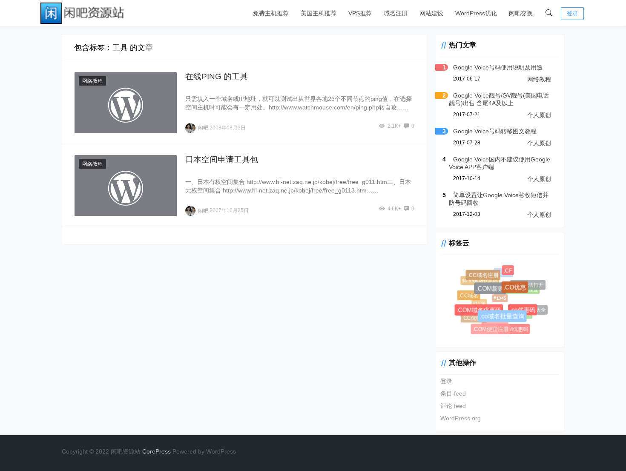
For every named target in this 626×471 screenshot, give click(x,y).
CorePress (156, 451)
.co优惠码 (523, 311)
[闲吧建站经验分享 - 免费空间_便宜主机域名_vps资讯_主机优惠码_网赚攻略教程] (83, 12)
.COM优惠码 (514, 329)
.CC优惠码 (473, 318)
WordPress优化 (476, 13)
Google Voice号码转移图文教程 (495, 131)
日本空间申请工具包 (221, 159)
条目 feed (453, 393)
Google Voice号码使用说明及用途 (498, 67)
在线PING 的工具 (216, 76)
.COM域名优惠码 (480, 311)
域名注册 (396, 13)
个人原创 (539, 115)
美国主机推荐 (318, 13)
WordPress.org (460, 418)
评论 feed (453, 405)
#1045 (498, 296)
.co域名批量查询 (504, 318)
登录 (572, 13)
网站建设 (431, 13)
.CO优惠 (516, 288)
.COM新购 (492, 290)
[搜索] (549, 13)
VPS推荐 (360, 13)
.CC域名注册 (484, 276)
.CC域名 (469, 296)
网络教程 (92, 81)
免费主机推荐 (271, 13)
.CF (508, 271)
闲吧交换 (521, 13)
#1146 (477, 301)
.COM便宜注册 (491, 330)
